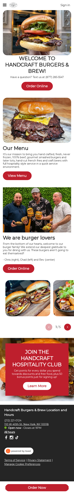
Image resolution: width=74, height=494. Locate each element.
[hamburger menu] (4, 5)
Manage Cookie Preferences (22, 464)
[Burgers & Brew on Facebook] (6, 438)
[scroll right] (67, 327)
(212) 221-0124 (12, 420)
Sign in (65, 5)
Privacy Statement (39, 460)
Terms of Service (14, 460)
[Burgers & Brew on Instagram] (11, 438)
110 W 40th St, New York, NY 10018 (26, 424)
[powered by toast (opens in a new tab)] (19, 451)
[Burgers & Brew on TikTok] (16, 438)
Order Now (37, 488)
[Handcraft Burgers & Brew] (13, 5)
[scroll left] (48, 327)
